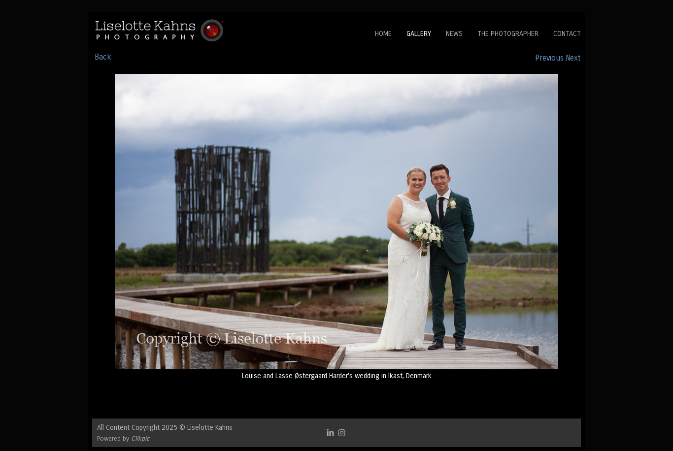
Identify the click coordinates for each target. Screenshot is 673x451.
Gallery (418, 34)
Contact (567, 34)
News (454, 34)
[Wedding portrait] (336, 221)
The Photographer (507, 34)
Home (383, 34)
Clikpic (140, 438)
